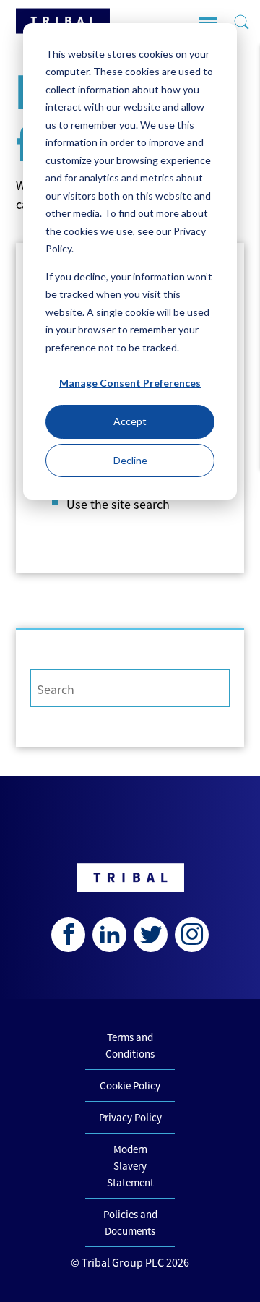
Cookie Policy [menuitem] (130, 1085)
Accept (130, 421)
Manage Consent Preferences (130, 383)
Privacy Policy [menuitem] (130, 1117)
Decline (130, 460)
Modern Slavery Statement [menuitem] (130, 1165)
